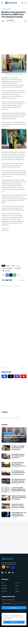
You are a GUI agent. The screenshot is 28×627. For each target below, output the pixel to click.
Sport (16, 588)
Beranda (4, 9)
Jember (13, 265)
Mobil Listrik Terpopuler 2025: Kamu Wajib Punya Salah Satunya (19, 497)
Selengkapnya (7, 618)
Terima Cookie (14, 622)
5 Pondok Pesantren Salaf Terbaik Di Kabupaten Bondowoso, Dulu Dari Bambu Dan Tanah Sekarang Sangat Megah (19, 464)
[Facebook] (7, 275)
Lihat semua (22, 280)
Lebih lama (22, 367)
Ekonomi (17, 582)
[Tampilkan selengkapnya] (18, 275)
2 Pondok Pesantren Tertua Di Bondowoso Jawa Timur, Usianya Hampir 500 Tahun (18, 472)
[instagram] (17, 376)
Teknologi (4, 591)
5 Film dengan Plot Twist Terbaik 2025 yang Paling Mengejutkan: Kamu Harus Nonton (19, 514)
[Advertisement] (14, 39)
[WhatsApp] (14, 275)
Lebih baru (5, 367)
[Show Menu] (2, 2)
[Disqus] (14, 343)
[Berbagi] (24, 21)
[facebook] (4, 376)
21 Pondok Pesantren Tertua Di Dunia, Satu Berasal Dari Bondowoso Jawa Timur (19, 456)
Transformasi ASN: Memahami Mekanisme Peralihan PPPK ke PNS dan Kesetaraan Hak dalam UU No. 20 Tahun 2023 (18, 489)
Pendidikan (4, 588)
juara (18, 265)
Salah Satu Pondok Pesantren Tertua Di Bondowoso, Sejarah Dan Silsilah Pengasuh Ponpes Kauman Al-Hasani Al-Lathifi (18, 505)
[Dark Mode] (22, 2)
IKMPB (8, 9)
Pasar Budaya (18, 268)
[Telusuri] (25, 2)
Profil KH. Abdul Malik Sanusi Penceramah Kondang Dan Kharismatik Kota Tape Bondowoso (18, 447)
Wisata (17, 591)
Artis (3, 582)
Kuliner (17, 585)
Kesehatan (4, 585)
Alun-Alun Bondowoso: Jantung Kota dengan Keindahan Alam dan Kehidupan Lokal (19, 480)
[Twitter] (10, 275)
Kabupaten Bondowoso (7, 268)
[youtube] (23, 376)
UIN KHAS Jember (6, 270)
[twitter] (11, 376)
